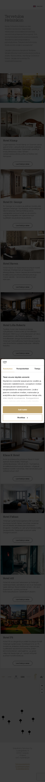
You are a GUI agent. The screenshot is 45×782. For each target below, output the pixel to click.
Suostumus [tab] (8, 369)
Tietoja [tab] (37, 369)
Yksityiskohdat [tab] (22, 369)
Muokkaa (21, 418)
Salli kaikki (22, 410)
